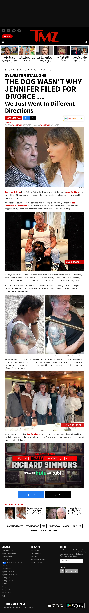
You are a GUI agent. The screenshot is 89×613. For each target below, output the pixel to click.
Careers (34, 556)
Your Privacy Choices (14, 562)
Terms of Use (7, 556)
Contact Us (35, 550)
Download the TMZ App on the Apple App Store (56, 605)
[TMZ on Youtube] (14, 30)
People (4, 587)
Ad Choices (6, 559)
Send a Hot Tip (36, 553)
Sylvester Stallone (14, 526)
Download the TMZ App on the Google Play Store (75, 605)
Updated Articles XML (10, 575)
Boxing (66, 526)
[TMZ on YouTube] (71, 571)
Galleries (5, 584)
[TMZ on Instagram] (19, 30)
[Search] (86, 42)
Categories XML (8, 581)
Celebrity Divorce (38, 530)
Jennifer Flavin (32, 526)
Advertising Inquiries (38, 559)
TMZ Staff (10, 122)
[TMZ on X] (8, 30)
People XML (6, 590)
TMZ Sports (76, 526)
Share (32, 494)
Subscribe (81, 561)
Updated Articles (8, 572)
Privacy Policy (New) (9, 553)
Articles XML (6, 568)
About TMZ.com (8, 550)
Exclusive (53, 530)
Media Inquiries (36, 562)
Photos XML (6, 593)
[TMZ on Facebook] (3, 30)
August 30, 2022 (45, 125)
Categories (6, 578)
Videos (4, 596)
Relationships (54, 526)
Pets (43, 526)
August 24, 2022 (17, 125)
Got (7, 36)
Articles (5, 565)
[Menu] (3, 42)
